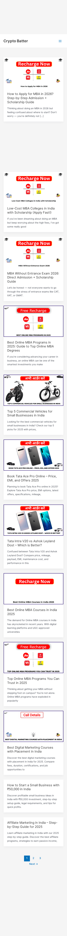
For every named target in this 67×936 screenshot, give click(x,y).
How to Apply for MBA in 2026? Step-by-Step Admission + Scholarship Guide (30, 98)
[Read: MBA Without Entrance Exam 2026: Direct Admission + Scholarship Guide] (33, 252)
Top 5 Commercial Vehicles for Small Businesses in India (29, 413)
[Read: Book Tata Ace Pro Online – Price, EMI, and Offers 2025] (33, 455)
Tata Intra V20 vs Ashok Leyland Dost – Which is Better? (31, 543)
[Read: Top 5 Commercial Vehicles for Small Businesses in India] (33, 390)
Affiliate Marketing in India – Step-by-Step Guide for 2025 (32, 825)
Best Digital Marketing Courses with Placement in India (30, 749)
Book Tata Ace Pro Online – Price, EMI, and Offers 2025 (32, 478)
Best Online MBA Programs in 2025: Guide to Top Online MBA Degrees (30, 346)
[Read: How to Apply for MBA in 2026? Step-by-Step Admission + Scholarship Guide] (33, 72)
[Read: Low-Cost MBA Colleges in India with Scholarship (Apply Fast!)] (33, 187)
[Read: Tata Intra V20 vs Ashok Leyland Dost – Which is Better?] (33, 519)
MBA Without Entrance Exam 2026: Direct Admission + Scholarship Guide (33, 277)
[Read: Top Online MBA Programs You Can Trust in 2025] (33, 657)
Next (33, 863)
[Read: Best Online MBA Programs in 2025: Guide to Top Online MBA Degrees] (33, 321)
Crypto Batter (15, 41)
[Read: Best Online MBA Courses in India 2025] (33, 588)
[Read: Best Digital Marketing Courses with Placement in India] (33, 726)
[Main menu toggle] (60, 40)
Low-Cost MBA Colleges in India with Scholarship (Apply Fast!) (31, 210)
